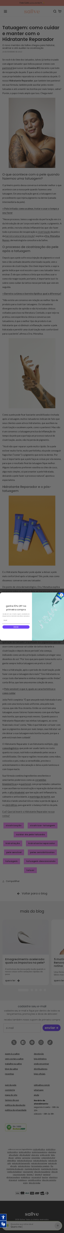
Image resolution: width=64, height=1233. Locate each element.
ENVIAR (16, 627)
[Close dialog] (61, 595)
